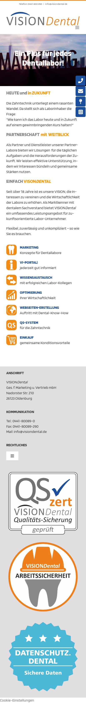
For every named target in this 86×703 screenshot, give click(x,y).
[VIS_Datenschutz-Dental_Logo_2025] (43, 624)
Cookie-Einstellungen (17, 700)
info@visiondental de (56, 3)
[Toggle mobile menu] (77, 27)
